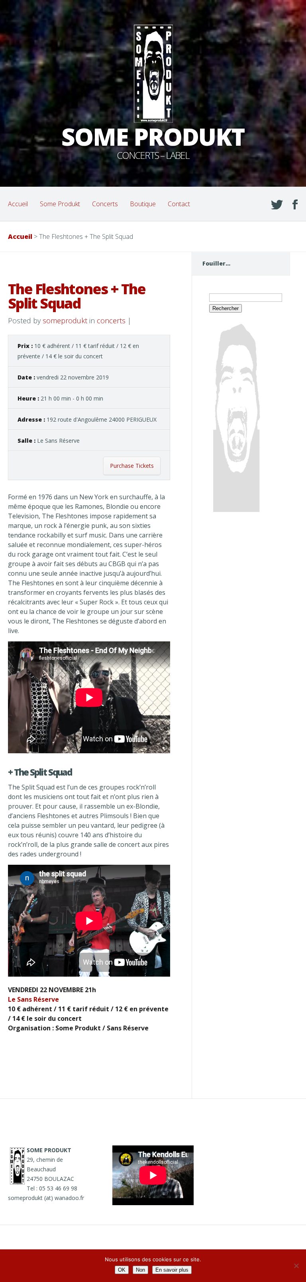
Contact (179, 203)
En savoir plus (171, 1270)
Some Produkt (60, 203)
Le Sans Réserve (33, 999)
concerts (111, 320)
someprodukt (65, 320)
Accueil (18, 203)
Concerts (105, 203)
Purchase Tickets (132, 465)
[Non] (296, 1266)
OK (122, 1270)
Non (140, 1270)
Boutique (143, 203)
